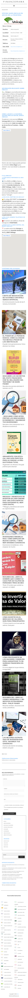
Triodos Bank (21, 982)
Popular (19, 965)
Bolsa (5, 821)
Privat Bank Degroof (22, 972)
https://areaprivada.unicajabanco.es (18, 51)
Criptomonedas (7, 823)
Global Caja (20, 938)
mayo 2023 (6, 846)
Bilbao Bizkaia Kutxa (8, 966)
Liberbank (20, 959)
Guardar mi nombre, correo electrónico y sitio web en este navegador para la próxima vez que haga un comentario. (14, 807)
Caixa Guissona (7, 972)
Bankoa (5, 957)
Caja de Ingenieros (8, 981)
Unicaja (19, 988)
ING (18, 944)
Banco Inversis (7, 934)
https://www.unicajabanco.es (16, 46)
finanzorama (14, 2)
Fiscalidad (6, 829)
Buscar (4, 854)
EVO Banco (20, 935)
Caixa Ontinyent (7, 975)
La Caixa (19, 953)
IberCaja (19, 941)
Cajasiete (20, 921)
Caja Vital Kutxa (21, 915)
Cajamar (19, 918)
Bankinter (6, 954)
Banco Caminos (7, 922)
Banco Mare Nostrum (9, 937)
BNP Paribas (6, 969)
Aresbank (6, 905)
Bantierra (6, 960)
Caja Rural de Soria (22, 906)
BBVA (5, 963)
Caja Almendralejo (8, 978)
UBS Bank (20, 985)
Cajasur (19, 924)
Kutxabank (20, 950)
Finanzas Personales (8, 827)
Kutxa (19, 947)
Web (4, 799)
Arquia (5, 908)
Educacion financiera (8, 825)
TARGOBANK (20, 979)
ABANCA (5, 902)
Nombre (5, 788)
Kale (18, 994)
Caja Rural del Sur (22, 909)
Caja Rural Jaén (21, 912)
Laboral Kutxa (21, 956)
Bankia (5, 951)
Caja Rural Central (8, 984)
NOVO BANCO (20, 962)
